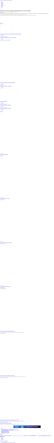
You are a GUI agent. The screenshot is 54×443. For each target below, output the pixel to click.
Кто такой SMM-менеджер (3, 101)
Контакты (2, 438)
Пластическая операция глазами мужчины (5, 286)
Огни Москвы (43, 435)
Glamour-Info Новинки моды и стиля (4, 198)
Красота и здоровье (3, 5)
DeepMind (1, 435)
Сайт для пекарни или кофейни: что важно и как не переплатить (8, 37)
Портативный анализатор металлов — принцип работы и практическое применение (9, 429)
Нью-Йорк (39, 435)
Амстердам (30, 435)
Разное (2, 7)
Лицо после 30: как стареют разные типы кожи (6, 242)
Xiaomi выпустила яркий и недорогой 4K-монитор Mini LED (7, 82)
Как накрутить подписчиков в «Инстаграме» (5, 108)
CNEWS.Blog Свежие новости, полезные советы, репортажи (9, 442)
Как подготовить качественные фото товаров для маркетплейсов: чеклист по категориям (9, 430)
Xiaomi (26, 435)
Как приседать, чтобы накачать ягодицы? (5, 432)
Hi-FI (1, 6)
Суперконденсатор (48, 435)
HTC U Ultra (6, 435)
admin (1, 38)
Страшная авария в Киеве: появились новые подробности (7, 375)
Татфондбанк (2, 436)
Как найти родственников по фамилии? (5, 431)
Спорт (2, 4)
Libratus (10, 435)
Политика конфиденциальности (4, 441)
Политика (2, 2)
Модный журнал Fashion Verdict (4, 154)
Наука (2, 3)
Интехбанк (34, 435)
